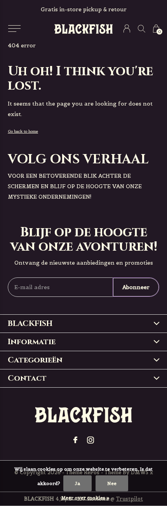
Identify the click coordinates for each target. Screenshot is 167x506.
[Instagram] (90, 440)
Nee (112, 483)
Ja (77, 483)
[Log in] (127, 29)
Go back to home (23, 131)
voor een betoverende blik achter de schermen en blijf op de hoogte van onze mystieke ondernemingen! (75, 186)
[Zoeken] (141, 29)
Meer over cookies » (85, 498)
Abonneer (136, 287)
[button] (14, 28)
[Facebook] (75, 440)
